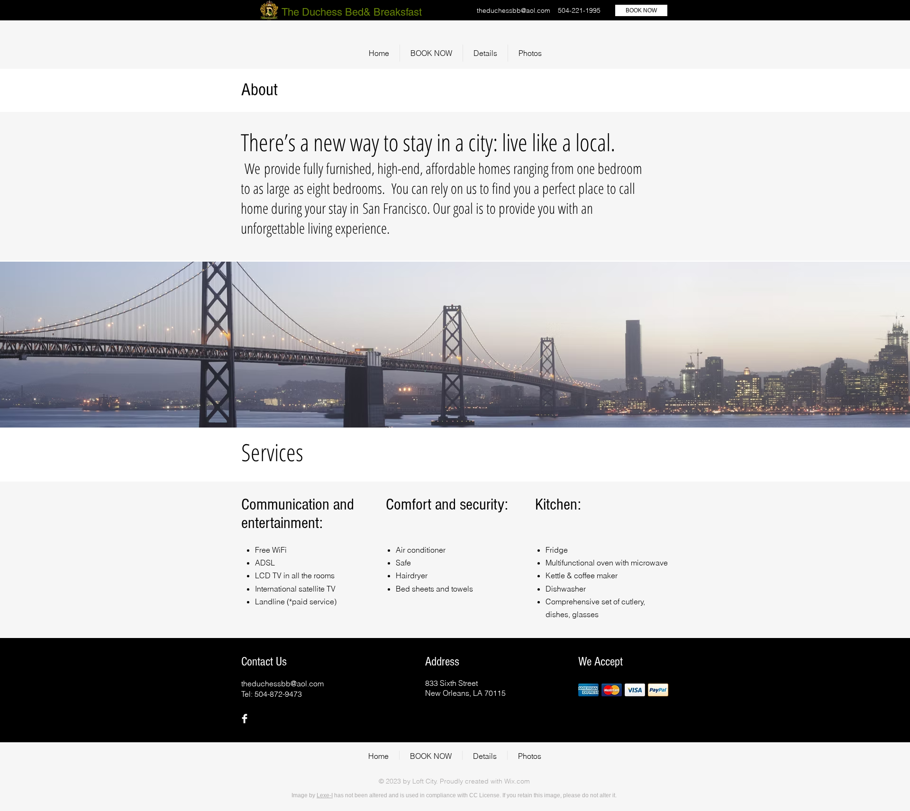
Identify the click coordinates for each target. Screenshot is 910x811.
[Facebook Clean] (244, 718)
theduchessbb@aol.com (513, 10)
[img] (588, 690)
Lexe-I (325, 795)
